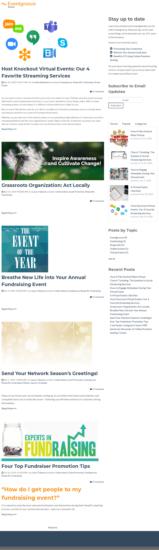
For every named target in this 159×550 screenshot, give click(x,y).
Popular (126, 123)
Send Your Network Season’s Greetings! (50, 373)
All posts (52, 527)
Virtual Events (119, 252)
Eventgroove (66, 82)
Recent (114, 123)
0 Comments (98, 91)
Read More (8, 128)
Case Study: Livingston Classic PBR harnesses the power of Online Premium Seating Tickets (131, 329)
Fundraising (88, 82)
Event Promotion (76, 191)
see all (111, 258)
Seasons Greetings (38, 383)
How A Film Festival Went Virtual (127, 276)
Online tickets (62, 191)
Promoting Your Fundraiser (128, 48)
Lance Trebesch (39, 191)
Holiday (26, 383)
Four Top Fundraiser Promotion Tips (46, 466)
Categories (141, 123)
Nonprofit (77, 82)
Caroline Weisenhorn (41, 82)
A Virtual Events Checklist (124, 295)
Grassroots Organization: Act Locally (46, 185)
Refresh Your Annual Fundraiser (130, 52)
